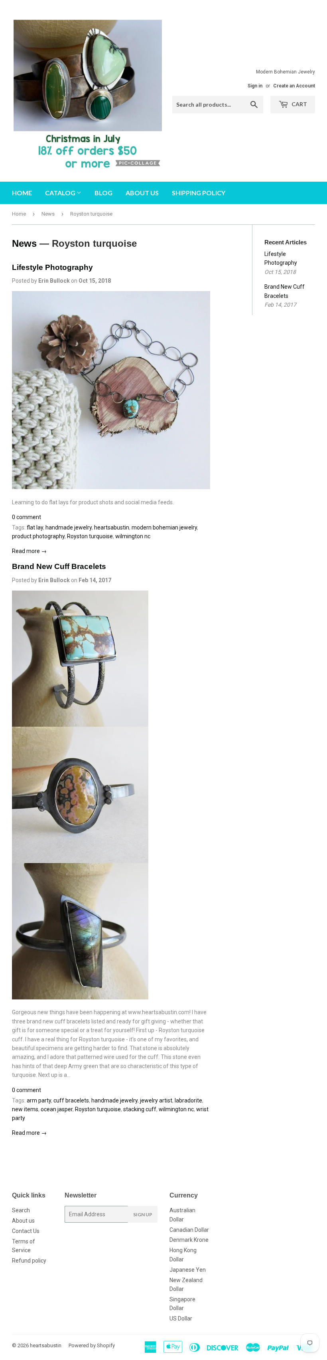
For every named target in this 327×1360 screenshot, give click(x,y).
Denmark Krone (189, 1240)
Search (21, 1210)
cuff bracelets (71, 1100)
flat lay (35, 527)
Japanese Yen (187, 1270)
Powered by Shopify (92, 1345)
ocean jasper (57, 1109)
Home (22, 192)
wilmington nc (132, 536)
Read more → (29, 551)
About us (142, 192)
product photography (38, 536)
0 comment (26, 517)
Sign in (255, 86)
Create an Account (294, 86)
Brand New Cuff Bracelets (59, 566)
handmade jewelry (68, 527)
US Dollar (180, 1318)
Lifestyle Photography (52, 267)
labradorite (188, 1100)
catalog (61, 192)
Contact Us (25, 1231)
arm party (39, 1100)
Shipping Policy (198, 192)
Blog (103, 192)
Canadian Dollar (189, 1230)
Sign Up (142, 1214)
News (48, 214)
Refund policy (29, 1260)
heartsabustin (111, 527)
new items (25, 1109)
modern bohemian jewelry (164, 527)
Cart (298, 104)
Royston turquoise (90, 536)
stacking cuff (139, 1109)
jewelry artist (156, 1100)
